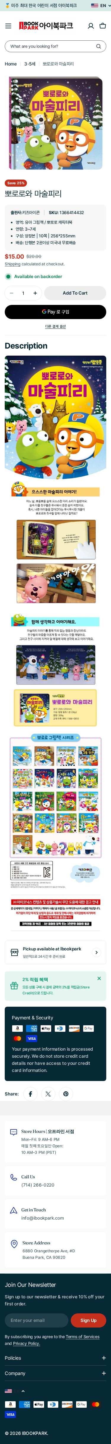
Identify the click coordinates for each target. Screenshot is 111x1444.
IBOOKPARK (34, 1433)
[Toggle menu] (8, 25)
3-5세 (30, 64)
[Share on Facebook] (30, 1094)
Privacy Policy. (26, 1343)
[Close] (99, 978)
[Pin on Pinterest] (66, 1094)
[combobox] (55, 46)
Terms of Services (82, 1336)
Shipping (12, 264)
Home (11, 64)
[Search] (98, 46)
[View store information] (96, 952)
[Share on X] (48, 1094)
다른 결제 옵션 (55, 326)
